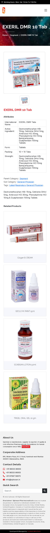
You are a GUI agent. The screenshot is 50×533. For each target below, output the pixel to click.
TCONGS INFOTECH (34, 531)
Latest (12, 185)
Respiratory (20, 185)
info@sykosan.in (13, 480)
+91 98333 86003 (13, 469)
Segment (14, 35)
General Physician (25, 182)
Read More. (26, 447)
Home (5, 35)
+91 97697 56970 (13, 476)
